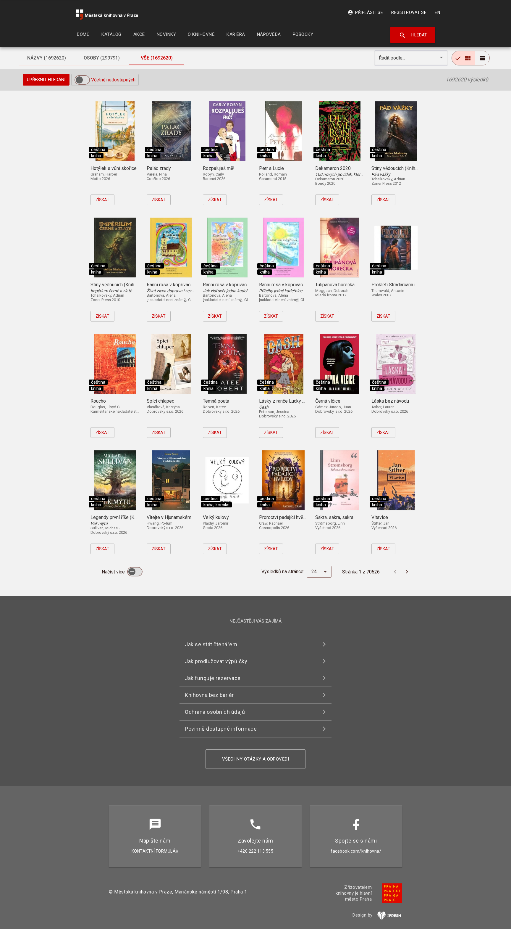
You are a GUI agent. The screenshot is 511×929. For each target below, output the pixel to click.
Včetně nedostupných (113, 80)
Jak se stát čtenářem (211, 644)
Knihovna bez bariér (209, 695)
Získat (102, 199)
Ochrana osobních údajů (215, 712)
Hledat (413, 35)
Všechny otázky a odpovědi (255, 759)
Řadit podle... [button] (392, 58)
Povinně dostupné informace (221, 729)
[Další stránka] (407, 572)
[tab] (46, 58)
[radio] (463, 58)
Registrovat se (408, 12)
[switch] (82, 80)
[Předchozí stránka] (395, 572)
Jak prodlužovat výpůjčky (216, 661)
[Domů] (107, 14)
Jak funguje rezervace (213, 678)
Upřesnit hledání (46, 79)
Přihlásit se (365, 12)
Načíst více (114, 572)
